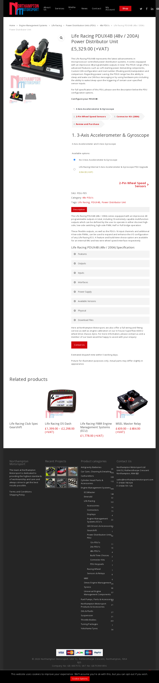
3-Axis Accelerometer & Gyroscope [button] (95, 109)
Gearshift (92, 530)
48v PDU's (105, 25)
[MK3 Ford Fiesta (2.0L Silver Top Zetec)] (61, 483)
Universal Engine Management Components (97, 593)
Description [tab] (79, 209)
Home (12, 25)
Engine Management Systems (33, 25)
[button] (61, 38)
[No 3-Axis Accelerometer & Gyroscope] (110, 159)
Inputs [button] (81, 272)
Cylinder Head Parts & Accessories (92, 482)
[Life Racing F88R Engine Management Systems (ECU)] (97, 402)
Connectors (93, 509)
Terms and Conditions (20, 491)
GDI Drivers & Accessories (100, 526)
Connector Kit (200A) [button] (128, 116)
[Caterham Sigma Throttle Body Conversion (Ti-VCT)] (50, 483)
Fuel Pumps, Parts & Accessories (97, 599)
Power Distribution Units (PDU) (81, 25)
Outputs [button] (82, 263)
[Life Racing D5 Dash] (61, 402)
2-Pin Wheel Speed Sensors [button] (91, 116)
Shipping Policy (17, 494)
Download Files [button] (85, 320)
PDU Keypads (97, 564)
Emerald (88, 496)
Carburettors (87, 475)
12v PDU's (95, 542)
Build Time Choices (99, 555)
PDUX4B (95, 202)
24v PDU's (95, 546)
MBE (86, 578)
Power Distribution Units (99, 536)
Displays (91, 514)
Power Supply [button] (85, 291)
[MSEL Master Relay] (132, 402)
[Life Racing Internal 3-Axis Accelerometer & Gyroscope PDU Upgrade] (110, 169)
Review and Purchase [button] (87, 124)
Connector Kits (97, 559)
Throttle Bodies (88, 619)
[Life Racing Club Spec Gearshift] (26, 402)
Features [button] (82, 253)
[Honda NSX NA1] (61, 471)
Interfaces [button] (83, 282)
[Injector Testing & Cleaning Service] (73, 483)
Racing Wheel (94, 569)
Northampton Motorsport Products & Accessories (93, 605)
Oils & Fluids (87, 611)
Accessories (93, 505)
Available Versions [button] (87, 301)
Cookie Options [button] (80, 678)
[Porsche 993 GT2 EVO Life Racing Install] (73, 471)
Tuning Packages (89, 624)
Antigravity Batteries (91, 467)
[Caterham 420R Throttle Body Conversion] (50, 471)
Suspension (87, 615)
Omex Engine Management (97, 582)
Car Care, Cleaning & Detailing (96, 471)
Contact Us (79, 345)
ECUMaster (89, 492)
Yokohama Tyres (89, 628)
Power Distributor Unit (114, 202)
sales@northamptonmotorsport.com (135, 479)
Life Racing (57, 25)
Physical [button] (82, 310)
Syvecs (87, 587)
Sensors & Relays (96, 573)
